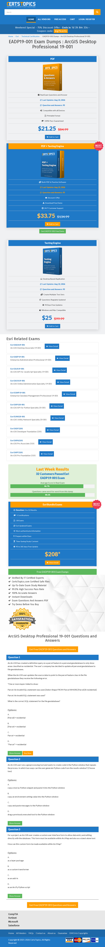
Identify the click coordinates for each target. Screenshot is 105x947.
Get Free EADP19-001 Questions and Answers (52, 649)
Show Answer (14, 753)
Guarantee (62, 933)
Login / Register (87, 19)
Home (31, 19)
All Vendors (44, 19)
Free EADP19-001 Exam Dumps (53, 571)
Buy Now (27, 753)
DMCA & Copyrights (78, 933)
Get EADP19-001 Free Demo (52, 231)
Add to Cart (53, 137)
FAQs (31, 933)
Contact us (40, 933)
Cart (72, 19)
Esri (17, 36)
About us (52, 933)
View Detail (53, 563)
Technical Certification (30, 36)
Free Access (60, 19)
